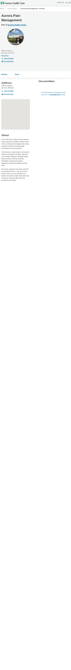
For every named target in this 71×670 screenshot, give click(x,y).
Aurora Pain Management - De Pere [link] (32, 8)
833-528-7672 (55, 94)
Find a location (12, 8)
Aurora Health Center (17, 25)
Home (2, 8)
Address (4, 74)
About (17, 74)
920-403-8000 (8, 58)
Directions (5, 56)
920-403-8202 (8, 61)
